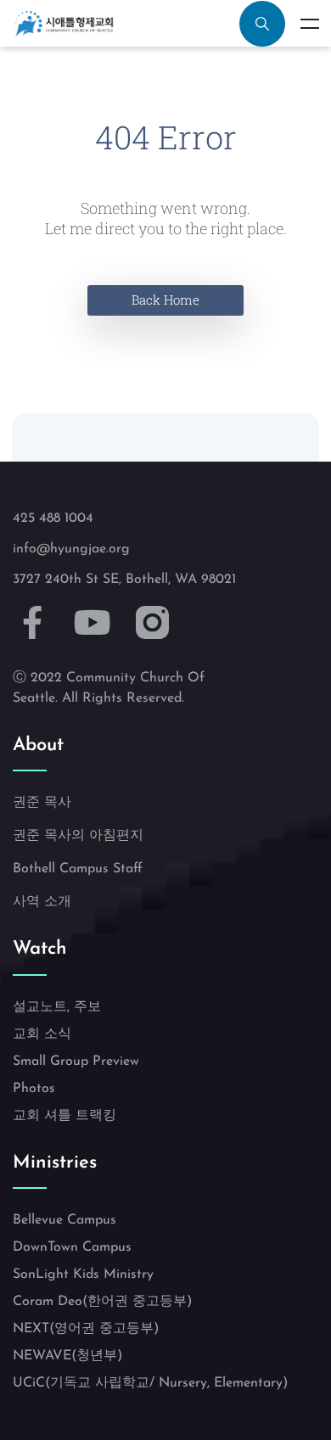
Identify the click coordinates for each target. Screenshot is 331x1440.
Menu (310, 24)
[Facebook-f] (33, 622)
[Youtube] (93, 622)
